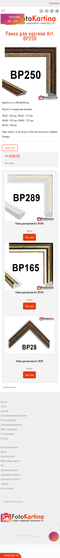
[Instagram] (46, 12)
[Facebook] (41, 12)
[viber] (51, 12)
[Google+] (30, 539)
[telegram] (57, 12)
